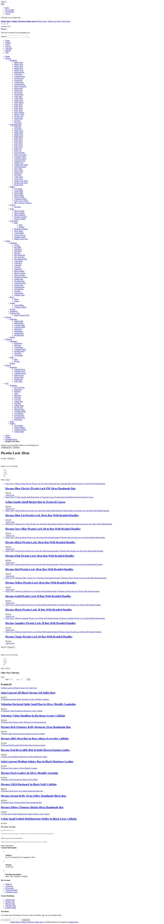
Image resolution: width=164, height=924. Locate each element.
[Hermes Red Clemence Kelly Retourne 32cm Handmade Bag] (23, 722)
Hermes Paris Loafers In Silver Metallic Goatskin (29, 772)
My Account (9, 10)
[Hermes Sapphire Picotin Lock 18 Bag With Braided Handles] (59, 618)
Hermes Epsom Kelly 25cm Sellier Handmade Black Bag (33, 795)
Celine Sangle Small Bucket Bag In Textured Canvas (35, 501)
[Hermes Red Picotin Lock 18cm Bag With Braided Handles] (58, 564)
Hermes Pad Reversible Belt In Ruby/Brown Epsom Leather (35, 750)
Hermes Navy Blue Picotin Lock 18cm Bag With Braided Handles (43, 528)
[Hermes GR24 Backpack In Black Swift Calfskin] (19, 780)
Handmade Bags (11, 439)
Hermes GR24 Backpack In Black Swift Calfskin (28, 784)
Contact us (9, 886)
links (2, 4)
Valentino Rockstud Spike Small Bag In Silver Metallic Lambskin (38, 704)
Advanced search (11, 890)
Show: (3, 480)
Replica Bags (73, 922)
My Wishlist (9, 12)
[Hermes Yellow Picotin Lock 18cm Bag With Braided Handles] (60, 578)
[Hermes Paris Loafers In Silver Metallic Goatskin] (19, 768)
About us (8, 884)
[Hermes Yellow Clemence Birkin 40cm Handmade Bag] (21, 802)
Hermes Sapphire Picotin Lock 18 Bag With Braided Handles (40, 623)
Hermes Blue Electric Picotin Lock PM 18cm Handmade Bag (40, 488)
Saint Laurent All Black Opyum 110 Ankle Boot (28, 692)
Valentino (8, 49)
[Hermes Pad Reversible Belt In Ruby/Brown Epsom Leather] (23, 745)
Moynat (8, 51)
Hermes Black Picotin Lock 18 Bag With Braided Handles (38, 609)
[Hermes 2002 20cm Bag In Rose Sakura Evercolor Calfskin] (23, 734)
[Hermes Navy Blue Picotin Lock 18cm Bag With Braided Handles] (63, 524)
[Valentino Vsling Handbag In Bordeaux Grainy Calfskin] (21, 711)
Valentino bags (10, 906)
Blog (7, 8)
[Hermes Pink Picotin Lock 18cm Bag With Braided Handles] (58, 551)
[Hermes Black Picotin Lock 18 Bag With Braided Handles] (57, 605)
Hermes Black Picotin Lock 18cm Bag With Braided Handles (40, 542)
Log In (7, 14)
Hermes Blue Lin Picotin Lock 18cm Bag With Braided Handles (42, 515)
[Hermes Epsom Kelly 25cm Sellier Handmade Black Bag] (22, 791)
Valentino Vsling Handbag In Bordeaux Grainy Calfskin (33, 715)
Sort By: (4, 458)
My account (9, 888)
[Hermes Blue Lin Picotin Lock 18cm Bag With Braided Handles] (61, 511)
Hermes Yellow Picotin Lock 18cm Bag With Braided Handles (40, 582)
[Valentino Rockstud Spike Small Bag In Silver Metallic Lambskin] (25, 699)
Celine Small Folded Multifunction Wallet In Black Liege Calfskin (39, 818)
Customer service (11, 892)
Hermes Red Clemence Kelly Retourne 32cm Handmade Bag (36, 727)
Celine (7, 44)
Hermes (8, 42)
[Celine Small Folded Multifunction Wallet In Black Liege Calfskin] (25, 814)
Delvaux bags (10, 904)
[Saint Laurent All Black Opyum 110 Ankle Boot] (19, 688)
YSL (7, 53)
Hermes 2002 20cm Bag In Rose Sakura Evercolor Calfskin (35, 738)
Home (7, 435)
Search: (3, 36)
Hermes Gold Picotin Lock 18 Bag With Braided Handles (38, 596)
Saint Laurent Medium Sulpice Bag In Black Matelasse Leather (37, 761)
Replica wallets (10, 908)
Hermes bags (10, 902)
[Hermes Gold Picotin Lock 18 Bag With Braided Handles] (57, 591)
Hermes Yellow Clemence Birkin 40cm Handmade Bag (32, 807)
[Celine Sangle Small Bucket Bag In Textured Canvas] (53, 497)
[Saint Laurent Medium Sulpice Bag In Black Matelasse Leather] (24, 757)
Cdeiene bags (10, 900)
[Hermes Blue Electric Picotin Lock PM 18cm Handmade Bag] (59, 484)
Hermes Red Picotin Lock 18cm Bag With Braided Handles (39, 569)
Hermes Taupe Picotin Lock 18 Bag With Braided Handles (38, 636)
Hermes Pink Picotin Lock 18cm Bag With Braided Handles (39, 555)
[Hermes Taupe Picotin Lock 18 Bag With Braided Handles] (57, 632)
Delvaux (8, 46)
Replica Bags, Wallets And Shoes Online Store (26, 922)
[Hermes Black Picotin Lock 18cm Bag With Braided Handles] (59, 537)
